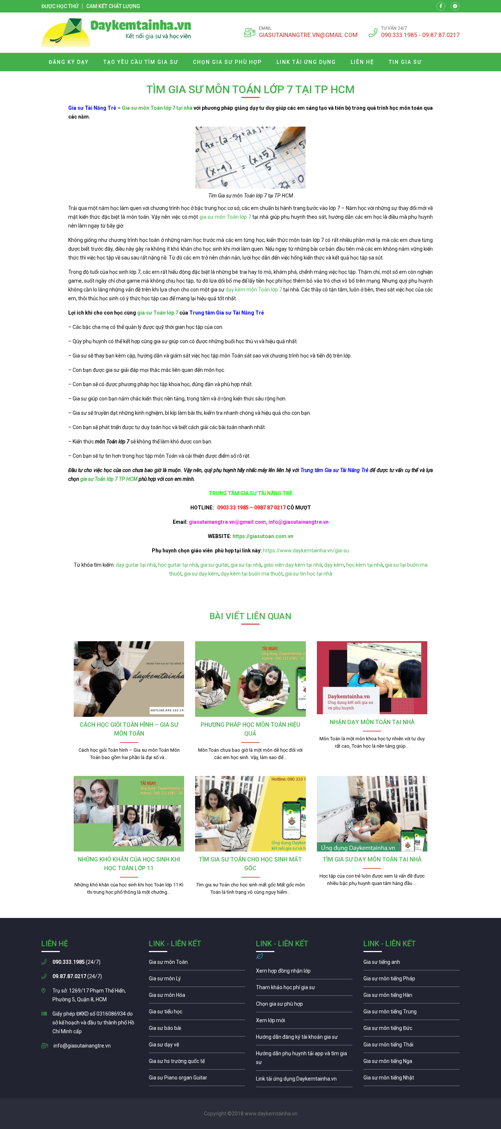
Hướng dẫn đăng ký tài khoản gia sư (304, 1038)
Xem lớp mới (304, 1022)
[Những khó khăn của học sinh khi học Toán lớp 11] (129, 814)
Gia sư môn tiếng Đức (411, 1030)
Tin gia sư (405, 62)
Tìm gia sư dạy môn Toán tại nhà (372, 859)
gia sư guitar (214, 565)
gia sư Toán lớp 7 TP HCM (109, 479)
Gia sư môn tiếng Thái (411, 1046)
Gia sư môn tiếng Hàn (411, 997)
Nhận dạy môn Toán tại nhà (372, 722)
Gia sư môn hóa (197, 997)
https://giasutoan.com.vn (263, 536)
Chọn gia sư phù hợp (227, 62)
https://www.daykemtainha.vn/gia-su (306, 550)
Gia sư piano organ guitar (197, 1079)
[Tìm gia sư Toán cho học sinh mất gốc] (250, 814)
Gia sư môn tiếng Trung (411, 1013)
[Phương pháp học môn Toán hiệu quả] (250, 679)
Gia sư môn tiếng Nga (304, 1080)
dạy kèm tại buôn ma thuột (252, 574)
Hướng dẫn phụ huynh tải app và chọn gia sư (304, 1059)
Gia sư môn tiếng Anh (411, 964)
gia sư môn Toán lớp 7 (225, 217)
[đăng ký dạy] (116, 32)
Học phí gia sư (304, 989)
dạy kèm (334, 565)
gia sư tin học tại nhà (308, 574)
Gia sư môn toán (197, 964)
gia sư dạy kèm (201, 574)
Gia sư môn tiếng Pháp (411, 980)
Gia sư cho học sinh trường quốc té (197, 1063)
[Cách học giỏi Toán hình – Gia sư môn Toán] (129, 679)
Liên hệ (362, 62)
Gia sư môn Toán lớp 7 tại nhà (157, 108)
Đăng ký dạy (69, 62)
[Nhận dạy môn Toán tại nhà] (372, 677)
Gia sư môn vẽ (197, 1046)
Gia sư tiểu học (197, 1013)
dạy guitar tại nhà (136, 565)
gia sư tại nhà (246, 565)
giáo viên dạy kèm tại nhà (293, 565)
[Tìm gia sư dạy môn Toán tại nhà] (372, 814)
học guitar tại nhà (178, 565)
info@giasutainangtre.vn (82, 1046)
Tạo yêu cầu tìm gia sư (140, 62)
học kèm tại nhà (364, 565)
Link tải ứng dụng (306, 62)
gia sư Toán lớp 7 (157, 313)
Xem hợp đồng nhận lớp (304, 972)
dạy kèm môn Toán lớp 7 (254, 290)
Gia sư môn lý (197, 980)
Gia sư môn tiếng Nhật (411, 1079)
